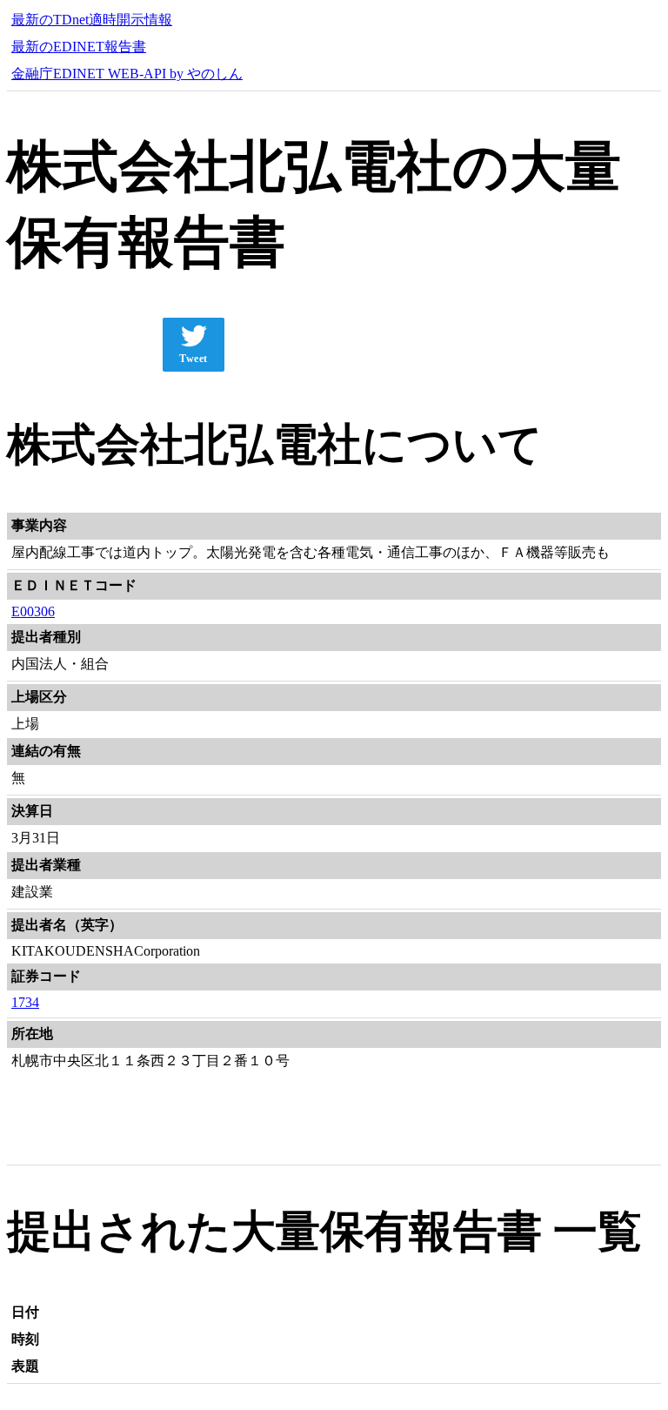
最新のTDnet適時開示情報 (91, 19)
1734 (25, 1002)
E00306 (33, 611)
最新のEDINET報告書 (78, 46)
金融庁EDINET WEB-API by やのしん (127, 73)
